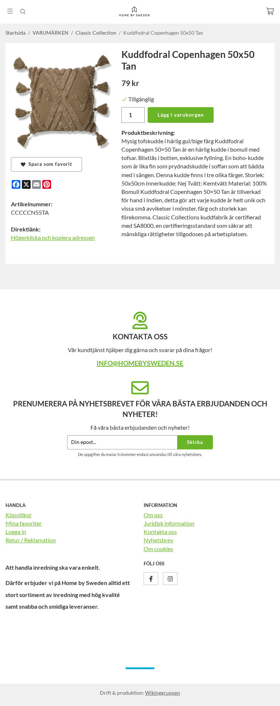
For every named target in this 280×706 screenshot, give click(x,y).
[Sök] (22, 11)
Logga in (15, 531)
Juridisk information (169, 523)
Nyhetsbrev (158, 540)
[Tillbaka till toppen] (264, 696)
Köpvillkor (18, 514)
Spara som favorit (49, 164)
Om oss (153, 514)
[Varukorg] (270, 11)
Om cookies (158, 548)
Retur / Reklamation (30, 540)
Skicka (195, 442)
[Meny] (10, 11)
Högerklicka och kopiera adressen (53, 237)
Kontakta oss (160, 531)
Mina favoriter (23, 523)
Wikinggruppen (162, 693)
